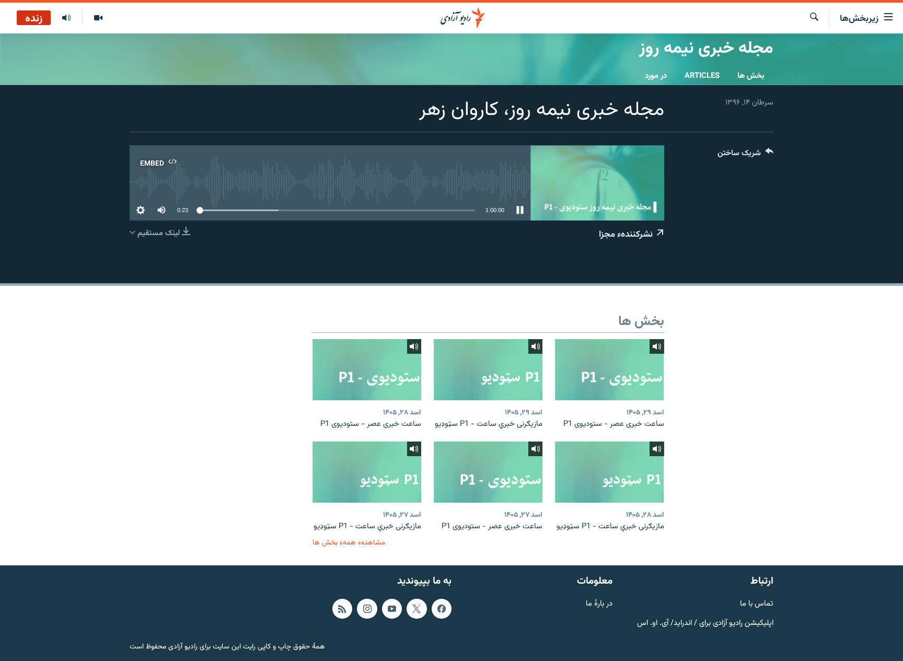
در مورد (656, 76)
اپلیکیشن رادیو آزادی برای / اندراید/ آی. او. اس (705, 623)
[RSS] (342, 609)
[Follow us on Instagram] (367, 609)
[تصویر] (98, 18)
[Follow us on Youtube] (392, 609)
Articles (702, 76)
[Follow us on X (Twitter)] (416, 609)
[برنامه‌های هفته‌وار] (66, 18)
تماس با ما (756, 604)
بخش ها (751, 76)
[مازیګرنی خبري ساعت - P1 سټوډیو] (488, 369)
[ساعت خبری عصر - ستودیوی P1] (609, 369)
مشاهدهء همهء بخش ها (348, 543)
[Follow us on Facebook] (442, 609)
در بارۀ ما (599, 604)
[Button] (745, 155)
